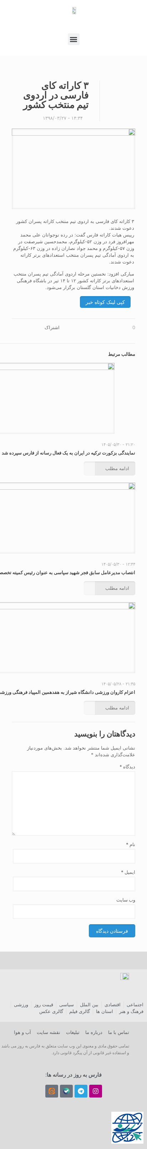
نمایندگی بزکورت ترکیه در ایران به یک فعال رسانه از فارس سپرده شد (68, 453)
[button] (74, 39)
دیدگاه (127, 766)
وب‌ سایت (125, 900)
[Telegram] (81, 1091)
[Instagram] (95, 1091)
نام (130, 844)
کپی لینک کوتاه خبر (105, 302)
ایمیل (128, 872)
